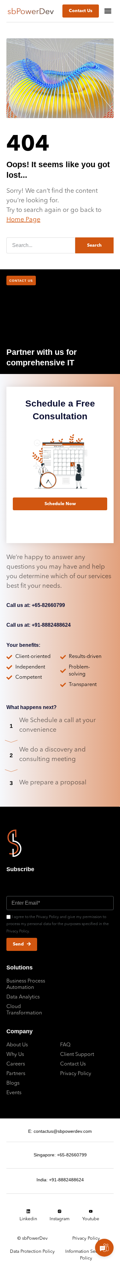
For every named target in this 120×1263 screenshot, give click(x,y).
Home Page (23, 220)
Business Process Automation (25, 984)
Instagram (59, 1219)
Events (13, 1092)
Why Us (15, 1054)
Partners (15, 1073)
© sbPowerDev (32, 1238)
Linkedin (28, 1219)
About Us (17, 1045)
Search (94, 245)
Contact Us (73, 1064)
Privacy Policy (75, 1073)
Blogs (13, 1083)
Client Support (77, 1054)
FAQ (65, 1045)
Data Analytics (23, 997)
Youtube (90, 1219)
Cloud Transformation (24, 1010)
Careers (15, 1064)
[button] (108, 11)
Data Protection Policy (32, 1251)
